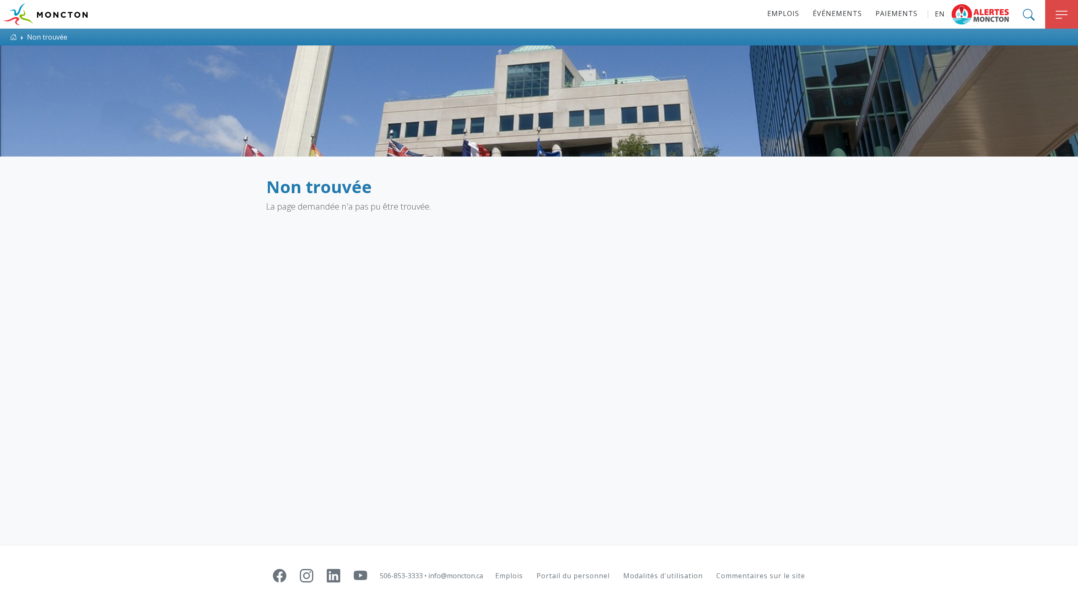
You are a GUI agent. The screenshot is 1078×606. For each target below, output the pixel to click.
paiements (896, 13)
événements (837, 13)
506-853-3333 (401, 575)
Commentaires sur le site (760, 575)
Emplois (783, 13)
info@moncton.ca (455, 575)
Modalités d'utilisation (663, 575)
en (940, 14)
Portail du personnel (573, 575)
